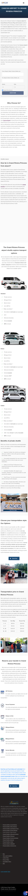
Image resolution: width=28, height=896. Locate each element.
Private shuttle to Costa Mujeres (10, 824)
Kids (15, 84)
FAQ (4, 863)
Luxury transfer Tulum (5, 871)
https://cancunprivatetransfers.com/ (8, 890)
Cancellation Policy (7, 861)
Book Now (13, 92)
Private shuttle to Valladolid (9, 843)
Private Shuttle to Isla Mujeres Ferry (11, 828)
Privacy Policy (6, 859)
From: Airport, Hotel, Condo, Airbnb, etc (11, 71)
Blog (4, 853)
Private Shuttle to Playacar (8, 836)
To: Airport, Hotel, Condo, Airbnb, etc (10, 77)
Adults (3, 84)
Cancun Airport (6, 120)
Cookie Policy (6, 857)
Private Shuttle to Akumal (8, 840)
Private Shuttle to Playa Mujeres (10, 826)
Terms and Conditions (7, 855)
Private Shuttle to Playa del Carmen (10, 834)
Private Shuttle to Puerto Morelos (10, 830)
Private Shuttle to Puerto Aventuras (10, 838)
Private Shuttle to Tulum (8, 841)
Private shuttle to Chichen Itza (9, 845)
